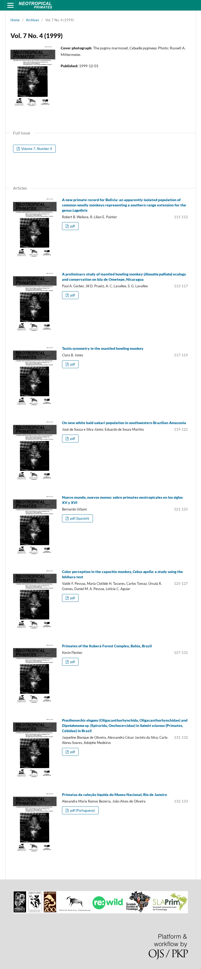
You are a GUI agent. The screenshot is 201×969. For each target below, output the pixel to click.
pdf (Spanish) (79, 518)
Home (15, 20)
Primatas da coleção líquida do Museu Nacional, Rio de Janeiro (114, 794)
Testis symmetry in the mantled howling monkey (102, 348)
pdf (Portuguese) (82, 810)
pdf (72, 226)
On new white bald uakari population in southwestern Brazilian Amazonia (124, 422)
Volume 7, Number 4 (36, 149)
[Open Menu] (10, 5)
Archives (32, 20)
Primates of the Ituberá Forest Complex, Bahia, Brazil (107, 646)
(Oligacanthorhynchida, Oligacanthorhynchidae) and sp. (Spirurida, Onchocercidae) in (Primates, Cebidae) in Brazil (124, 725)
